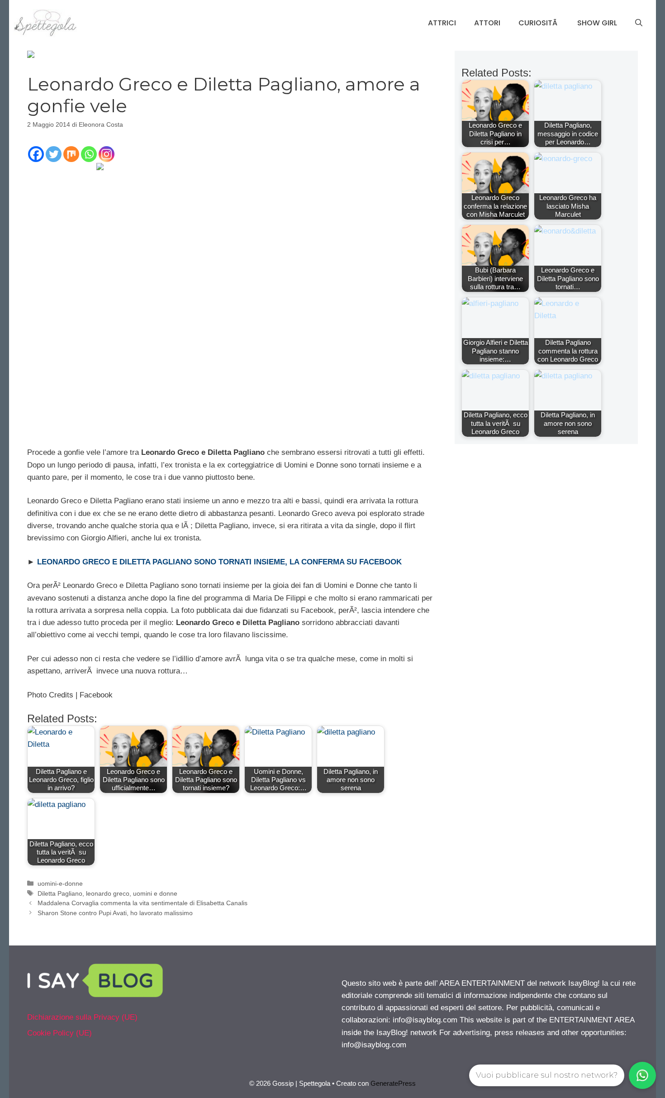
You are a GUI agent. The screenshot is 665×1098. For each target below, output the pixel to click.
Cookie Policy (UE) (59, 1033)
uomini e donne (155, 893)
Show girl (597, 23)
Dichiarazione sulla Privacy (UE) (82, 1017)
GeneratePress (393, 1083)
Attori (487, 23)
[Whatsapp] (89, 154)
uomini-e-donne (60, 883)
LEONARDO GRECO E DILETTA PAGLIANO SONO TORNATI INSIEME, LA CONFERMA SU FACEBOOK (219, 562)
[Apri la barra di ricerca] (638, 23)
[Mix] (71, 154)
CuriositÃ (538, 23)
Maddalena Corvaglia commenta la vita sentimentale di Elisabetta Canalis (142, 903)
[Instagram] (106, 154)
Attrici (442, 23)
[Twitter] (54, 154)
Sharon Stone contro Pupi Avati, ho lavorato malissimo (115, 913)
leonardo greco (107, 893)
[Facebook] (36, 154)
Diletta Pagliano (60, 893)
